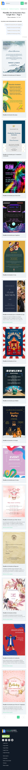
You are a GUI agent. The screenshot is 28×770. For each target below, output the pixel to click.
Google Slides (5, 745)
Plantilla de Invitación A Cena (9, 274)
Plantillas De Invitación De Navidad (13, 27)
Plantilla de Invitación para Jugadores (11, 235)
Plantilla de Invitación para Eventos (11, 480)
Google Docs (5, 743)
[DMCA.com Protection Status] (6, 736)
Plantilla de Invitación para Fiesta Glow (11, 195)
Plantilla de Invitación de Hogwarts (10, 566)
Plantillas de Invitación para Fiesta (13, 33)
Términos (4, 763)
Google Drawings (6, 752)
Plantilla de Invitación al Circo (9, 361)
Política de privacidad (7, 760)
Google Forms (5, 750)
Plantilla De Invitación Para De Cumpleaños (14, 24)
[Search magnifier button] (22, 3)
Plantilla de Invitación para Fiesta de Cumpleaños (14, 704)
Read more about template (8, 322)
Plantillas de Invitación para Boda (13, 30)
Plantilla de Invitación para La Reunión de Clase (13, 314)
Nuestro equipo (6, 765)
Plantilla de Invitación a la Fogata (10, 440)
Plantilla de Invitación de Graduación (11, 658)
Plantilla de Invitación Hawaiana (10, 114)
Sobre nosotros (5, 755)
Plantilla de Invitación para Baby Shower (12, 519)
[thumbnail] (14, 56)
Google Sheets (5, 747)
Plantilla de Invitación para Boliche (10, 400)
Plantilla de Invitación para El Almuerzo (12, 75)
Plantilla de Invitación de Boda (9, 612)
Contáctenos (5, 758)
